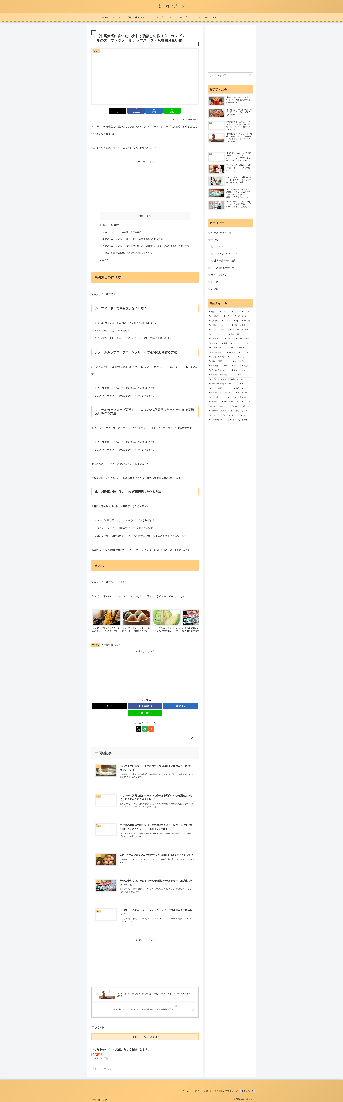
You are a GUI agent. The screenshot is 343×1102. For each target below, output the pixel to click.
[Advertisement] (145, 184)
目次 (141, 216)
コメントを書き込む (145, 1036)
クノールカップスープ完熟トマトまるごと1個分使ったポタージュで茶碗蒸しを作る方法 (147, 246)
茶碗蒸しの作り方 (110, 225)
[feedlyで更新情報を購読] (145, 729)
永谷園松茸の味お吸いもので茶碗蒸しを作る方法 (128, 253)
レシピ (96, 645)
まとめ (105, 260)
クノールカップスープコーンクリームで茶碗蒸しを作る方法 (134, 239)
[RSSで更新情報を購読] (151, 729)
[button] (193, 621)
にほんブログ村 (99, 1058)
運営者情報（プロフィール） (227, 1091)
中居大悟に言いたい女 (112, 645)
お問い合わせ (247, 1091)
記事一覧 (208, 1091)
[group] (106, 621)
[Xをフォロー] (138, 729)
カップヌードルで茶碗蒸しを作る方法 (123, 232)
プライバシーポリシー (192, 1091)
